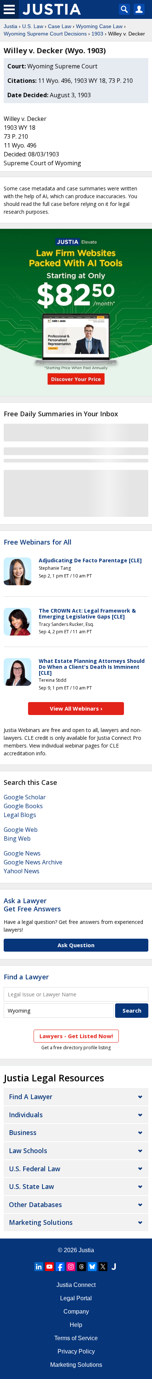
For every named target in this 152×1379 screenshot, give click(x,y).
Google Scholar (25, 797)
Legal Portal (76, 1298)
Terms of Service (76, 1338)
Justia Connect (76, 1285)
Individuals (26, 1114)
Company (76, 1311)
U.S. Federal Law (34, 1168)
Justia (10, 26)
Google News (22, 853)
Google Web (21, 830)
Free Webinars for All (38, 542)
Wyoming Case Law (99, 26)
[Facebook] (60, 1266)
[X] (103, 1266)
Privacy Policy (76, 1351)
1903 (97, 34)
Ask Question (76, 945)
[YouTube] (49, 1266)
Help (76, 1325)
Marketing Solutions (41, 1222)
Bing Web (17, 838)
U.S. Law (32, 26)
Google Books (23, 806)
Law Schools (28, 1150)
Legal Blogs (20, 815)
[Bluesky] (92, 1266)
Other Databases (35, 1204)
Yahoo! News (21, 871)
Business (23, 1132)
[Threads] (81, 1266)
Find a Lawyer (26, 976)
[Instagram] (70, 1266)
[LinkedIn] (38, 1266)
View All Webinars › (76, 708)
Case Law (59, 26)
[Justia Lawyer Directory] (113, 1266)
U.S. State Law (31, 1186)
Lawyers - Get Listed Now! (76, 1036)
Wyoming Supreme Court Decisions (45, 34)
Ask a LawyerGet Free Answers (32, 904)
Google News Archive (33, 862)
